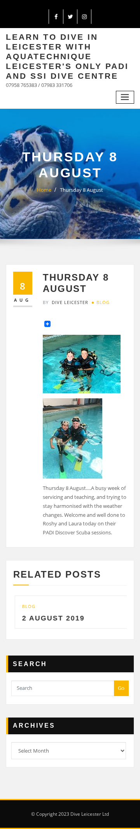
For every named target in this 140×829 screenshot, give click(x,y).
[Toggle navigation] (125, 97)
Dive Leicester (65, 302)
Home (44, 189)
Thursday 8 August (81, 189)
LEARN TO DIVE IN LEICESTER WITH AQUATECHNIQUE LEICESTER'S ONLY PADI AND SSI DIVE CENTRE (67, 56)
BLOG (103, 302)
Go (121, 687)
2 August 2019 (52, 618)
